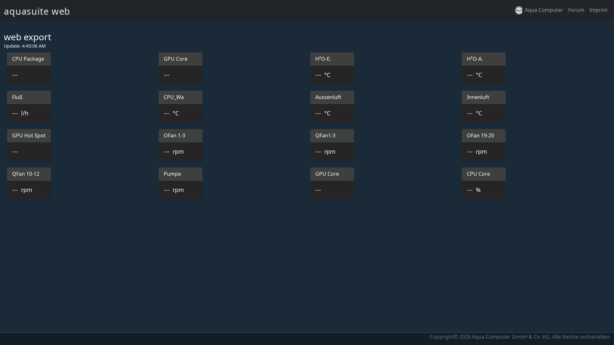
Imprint (598, 9)
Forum (576, 9)
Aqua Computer (542, 9)
